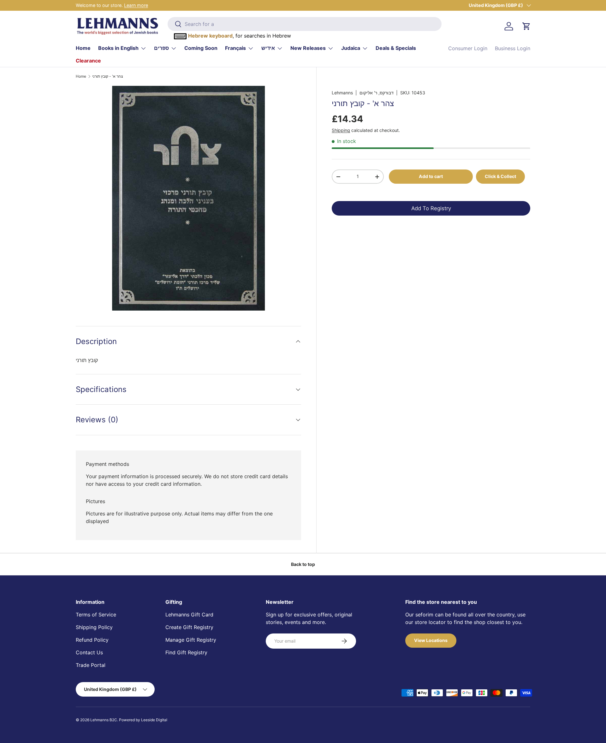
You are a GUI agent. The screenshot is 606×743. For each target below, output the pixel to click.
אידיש (268, 48)
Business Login (512, 48)
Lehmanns (342, 92)
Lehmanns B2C (103, 719)
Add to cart (431, 176)
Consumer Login (467, 48)
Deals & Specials (396, 48)
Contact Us (89, 652)
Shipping (341, 130)
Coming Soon (200, 48)
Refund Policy (92, 640)
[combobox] (304, 24)
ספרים (161, 48)
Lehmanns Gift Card (189, 614)
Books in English (118, 48)
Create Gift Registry (189, 627)
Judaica (350, 48)
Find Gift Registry (186, 652)
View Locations (431, 640)
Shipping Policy (94, 627)
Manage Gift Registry (190, 640)
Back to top (303, 564)
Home (83, 48)
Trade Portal (90, 665)
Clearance (88, 60)
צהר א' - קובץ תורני (107, 76)
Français (235, 48)
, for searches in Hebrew (239, 36)
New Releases (308, 48)
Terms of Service (96, 614)
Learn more (136, 5)
